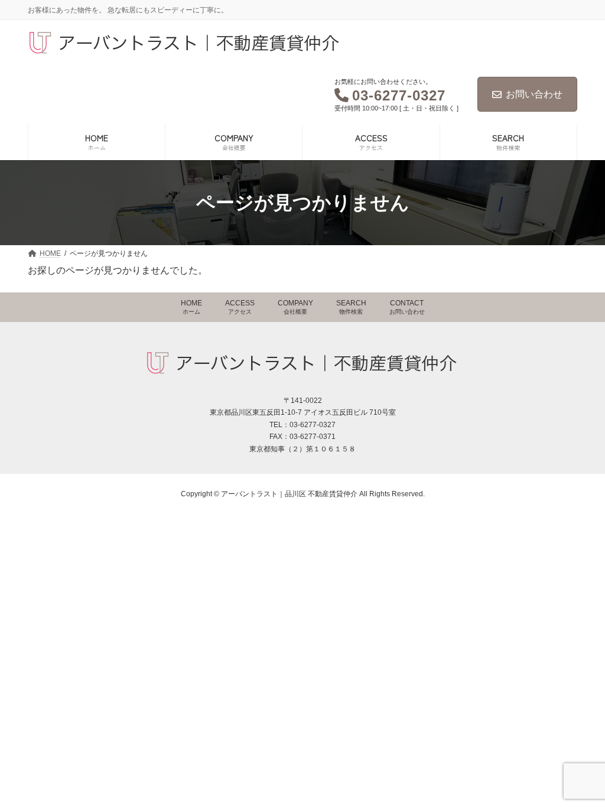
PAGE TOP (583, 783)
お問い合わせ (534, 94)
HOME (191, 307)
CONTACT (407, 307)
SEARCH (351, 307)
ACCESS (240, 307)
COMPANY (295, 307)
